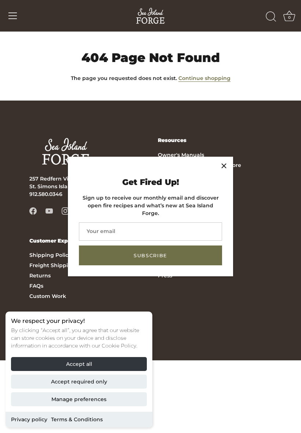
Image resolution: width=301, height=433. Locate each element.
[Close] (224, 166)
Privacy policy (29, 419)
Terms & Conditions (77, 419)
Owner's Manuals (181, 155)
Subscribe (150, 255)
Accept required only (79, 381)
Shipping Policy (50, 255)
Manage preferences (78, 399)
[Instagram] (65, 210)
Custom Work (47, 296)
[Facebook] (33, 210)
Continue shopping (204, 78)
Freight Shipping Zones (61, 265)
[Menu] (13, 16)
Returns (40, 275)
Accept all (79, 364)
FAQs (36, 286)
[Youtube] (49, 210)
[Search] (271, 17)
